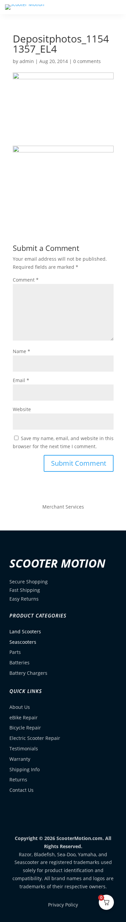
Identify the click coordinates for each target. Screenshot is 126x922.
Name (21, 351)
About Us (19, 707)
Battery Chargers (28, 673)
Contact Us (21, 790)
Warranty (19, 759)
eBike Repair (23, 717)
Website (22, 409)
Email (21, 380)
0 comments (87, 61)
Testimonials (23, 748)
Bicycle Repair (25, 727)
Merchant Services (63, 506)
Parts (15, 652)
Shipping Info (24, 769)
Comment (26, 280)
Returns (18, 779)
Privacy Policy (63, 904)
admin (26, 61)
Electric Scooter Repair (34, 738)
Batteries (19, 662)
